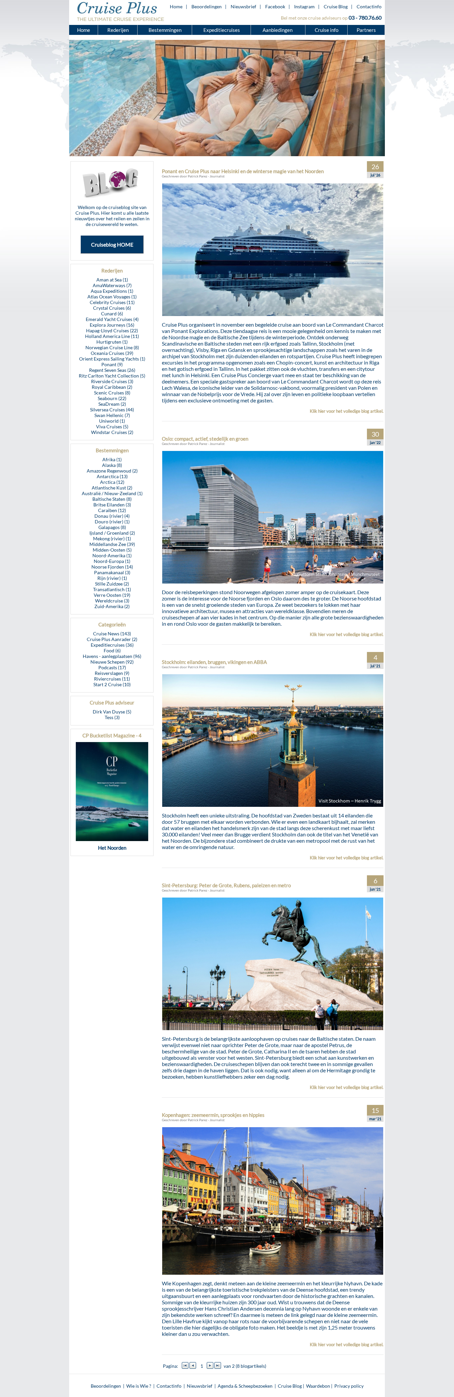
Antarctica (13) (112, 476)
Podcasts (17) (112, 667)
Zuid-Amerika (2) (112, 606)
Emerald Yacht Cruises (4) (112, 319)
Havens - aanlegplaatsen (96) (112, 656)
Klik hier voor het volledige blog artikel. (347, 411)
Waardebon (318, 1386)
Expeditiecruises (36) (112, 645)
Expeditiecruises (221, 30)
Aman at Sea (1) (112, 279)
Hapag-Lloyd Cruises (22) (112, 330)
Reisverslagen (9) (112, 673)
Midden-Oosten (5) (112, 550)
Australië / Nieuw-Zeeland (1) (112, 493)
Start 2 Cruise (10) (112, 684)
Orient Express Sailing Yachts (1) (112, 359)
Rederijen (118, 30)
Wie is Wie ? (138, 1386)
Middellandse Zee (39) (112, 544)
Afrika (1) (112, 459)
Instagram (304, 6)
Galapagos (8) (112, 527)
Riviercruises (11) (112, 679)
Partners (366, 30)
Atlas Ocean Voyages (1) (112, 296)
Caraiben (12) (112, 510)
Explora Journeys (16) (112, 325)
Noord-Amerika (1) (112, 555)
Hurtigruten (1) (112, 342)
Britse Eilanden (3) (112, 504)
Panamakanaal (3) (112, 572)
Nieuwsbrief (243, 6)
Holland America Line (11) (112, 336)
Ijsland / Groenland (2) (112, 533)
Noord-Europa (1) (112, 561)
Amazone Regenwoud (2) (112, 471)
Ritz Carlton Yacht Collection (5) (112, 375)
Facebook (275, 6)
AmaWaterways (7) (112, 285)
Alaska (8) (112, 465)
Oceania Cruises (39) (112, 353)
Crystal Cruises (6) (112, 308)
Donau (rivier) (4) (112, 516)
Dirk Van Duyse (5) (112, 711)
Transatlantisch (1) (112, 589)
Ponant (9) (112, 364)
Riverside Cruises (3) (112, 381)
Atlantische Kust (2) (112, 487)
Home (176, 6)
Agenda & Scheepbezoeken (245, 1386)
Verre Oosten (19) (112, 595)
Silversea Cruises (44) (112, 409)
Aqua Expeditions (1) (112, 291)
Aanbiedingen (278, 30)
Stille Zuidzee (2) (112, 584)
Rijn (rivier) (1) (112, 578)
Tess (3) (112, 717)
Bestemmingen (165, 30)
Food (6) (112, 650)
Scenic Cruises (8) (112, 392)
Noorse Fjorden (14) (112, 567)
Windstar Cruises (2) (112, 432)
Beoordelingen (206, 6)
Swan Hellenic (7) (112, 415)
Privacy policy (349, 1386)
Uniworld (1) (112, 421)
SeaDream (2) (112, 404)
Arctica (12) (112, 482)
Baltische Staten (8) (112, 499)
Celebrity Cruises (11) (112, 302)
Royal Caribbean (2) (112, 387)
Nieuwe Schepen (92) (112, 662)
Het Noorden (112, 848)
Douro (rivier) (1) (112, 521)
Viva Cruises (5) (112, 426)
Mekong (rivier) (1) (112, 538)
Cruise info (326, 30)
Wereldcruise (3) (112, 600)
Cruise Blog (336, 6)
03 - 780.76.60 (365, 17)
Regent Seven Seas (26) (112, 370)
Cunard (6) (112, 313)
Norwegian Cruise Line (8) (112, 347)
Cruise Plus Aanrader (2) (112, 639)
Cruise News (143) (112, 633)
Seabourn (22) (112, 398)
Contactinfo (369, 6)
